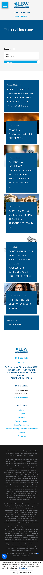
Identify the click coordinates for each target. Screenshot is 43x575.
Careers (21, 432)
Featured (7, 49)
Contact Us (21, 436)
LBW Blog (21, 417)
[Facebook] (24, 362)
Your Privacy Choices (29, 553)
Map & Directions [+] (21, 397)
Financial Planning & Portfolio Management (21, 428)
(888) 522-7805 (21, 16)
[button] (4, 556)
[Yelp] (19, 362)
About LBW (21, 414)
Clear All (10, 62)
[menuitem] (21, 410)
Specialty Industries (21, 425)
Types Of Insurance (21, 421)
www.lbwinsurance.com (12, 548)
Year (7, 54)
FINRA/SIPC (8, 474)
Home (21, 410)
